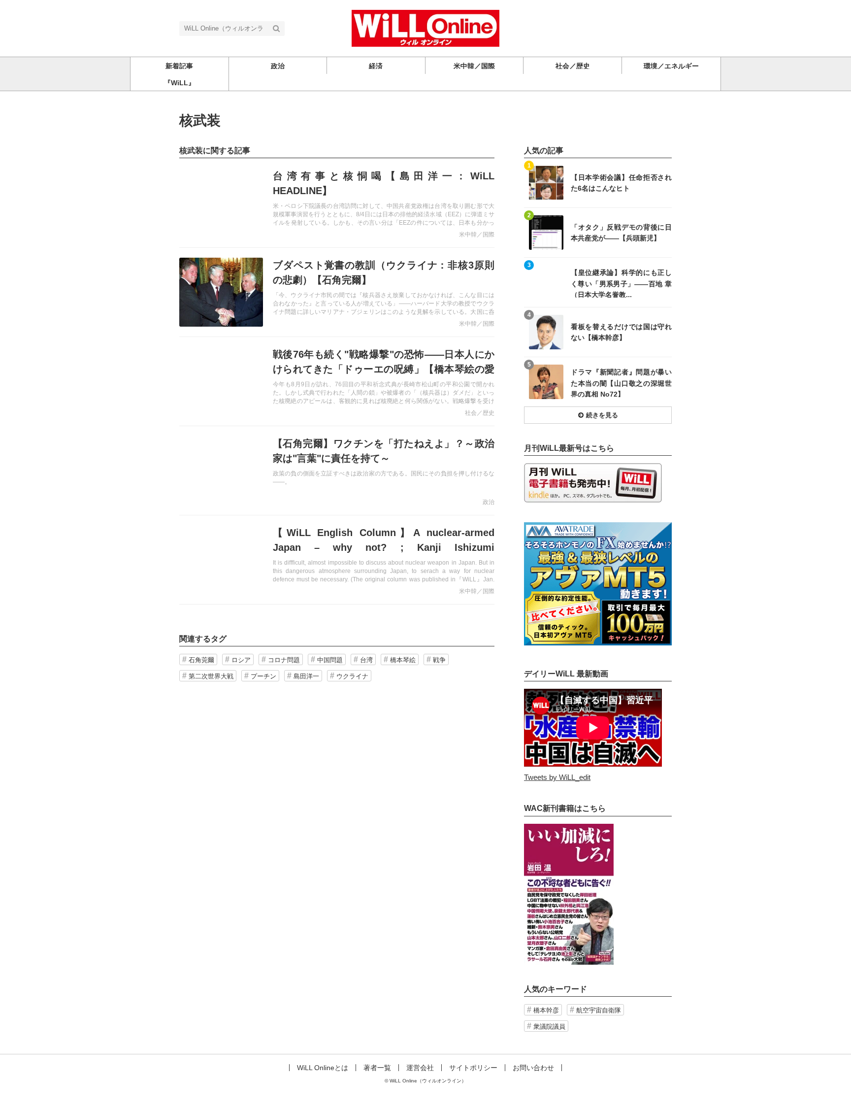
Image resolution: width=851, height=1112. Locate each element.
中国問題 (330, 660)
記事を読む (336, 203)
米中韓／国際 (476, 234)
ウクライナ (352, 676)
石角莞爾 (201, 660)
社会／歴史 (479, 412)
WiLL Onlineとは (322, 1067)
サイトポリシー (473, 1067)
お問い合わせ (533, 1067)
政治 (488, 502)
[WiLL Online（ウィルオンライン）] (425, 27)
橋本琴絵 (403, 660)
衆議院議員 (549, 1026)
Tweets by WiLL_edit (557, 777)
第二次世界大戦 (211, 676)
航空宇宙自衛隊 (598, 1010)
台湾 (366, 660)
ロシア (241, 660)
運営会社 (420, 1067)
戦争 (439, 660)
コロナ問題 (284, 660)
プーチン (263, 676)
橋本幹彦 (546, 1010)
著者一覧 (377, 1067)
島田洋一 (306, 676)
